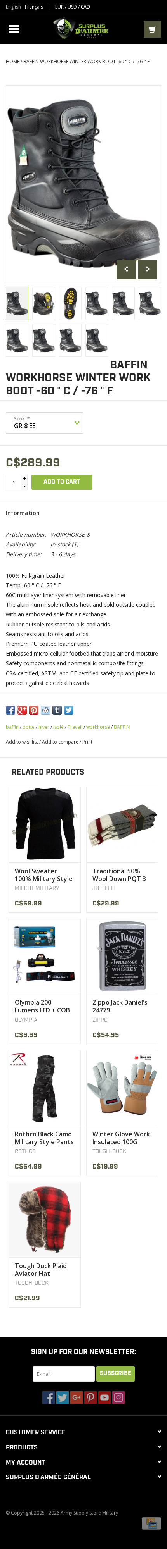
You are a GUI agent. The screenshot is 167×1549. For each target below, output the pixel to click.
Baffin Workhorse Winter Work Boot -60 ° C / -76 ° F (86, 61)
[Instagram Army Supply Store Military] (118, 1397)
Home (12, 61)
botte (29, 727)
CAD (85, 6)
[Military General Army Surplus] (83, 28)
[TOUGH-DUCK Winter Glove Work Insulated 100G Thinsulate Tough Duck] (122, 1088)
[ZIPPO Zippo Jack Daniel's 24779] (122, 956)
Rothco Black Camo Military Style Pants (44, 1138)
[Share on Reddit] (45, 710)
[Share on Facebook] (10, 710)
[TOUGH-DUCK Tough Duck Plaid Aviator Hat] (45, 1219)
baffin (12, 727)
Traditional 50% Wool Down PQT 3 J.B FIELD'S (119, 875)
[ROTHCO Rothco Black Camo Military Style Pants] (45, 1088)
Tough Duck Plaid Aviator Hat (41, 1269)
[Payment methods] (151, 1523)
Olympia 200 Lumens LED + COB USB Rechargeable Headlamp (42, 1006)
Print (87, 741)
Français (34, 7)
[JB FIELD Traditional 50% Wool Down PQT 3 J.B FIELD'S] (122, 824)
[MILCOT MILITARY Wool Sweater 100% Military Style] (45, 824)
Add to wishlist (22, 741)
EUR (60, 6)
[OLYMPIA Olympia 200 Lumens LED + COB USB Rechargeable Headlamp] (45, 956)
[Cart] (152, 29)
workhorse (98, 727)
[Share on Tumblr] (57, 710)
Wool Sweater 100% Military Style (44, 875)
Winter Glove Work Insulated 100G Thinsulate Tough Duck (121, 1138)
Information (23, 512)
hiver (43, 727)
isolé (58, 727)
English (13, 7)
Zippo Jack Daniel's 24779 (120, 1006)
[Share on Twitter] (68, 710)
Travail (75, 727)
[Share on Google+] (22, 710)
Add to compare (61, 741)
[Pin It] (33, 710)
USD (73, 6)
